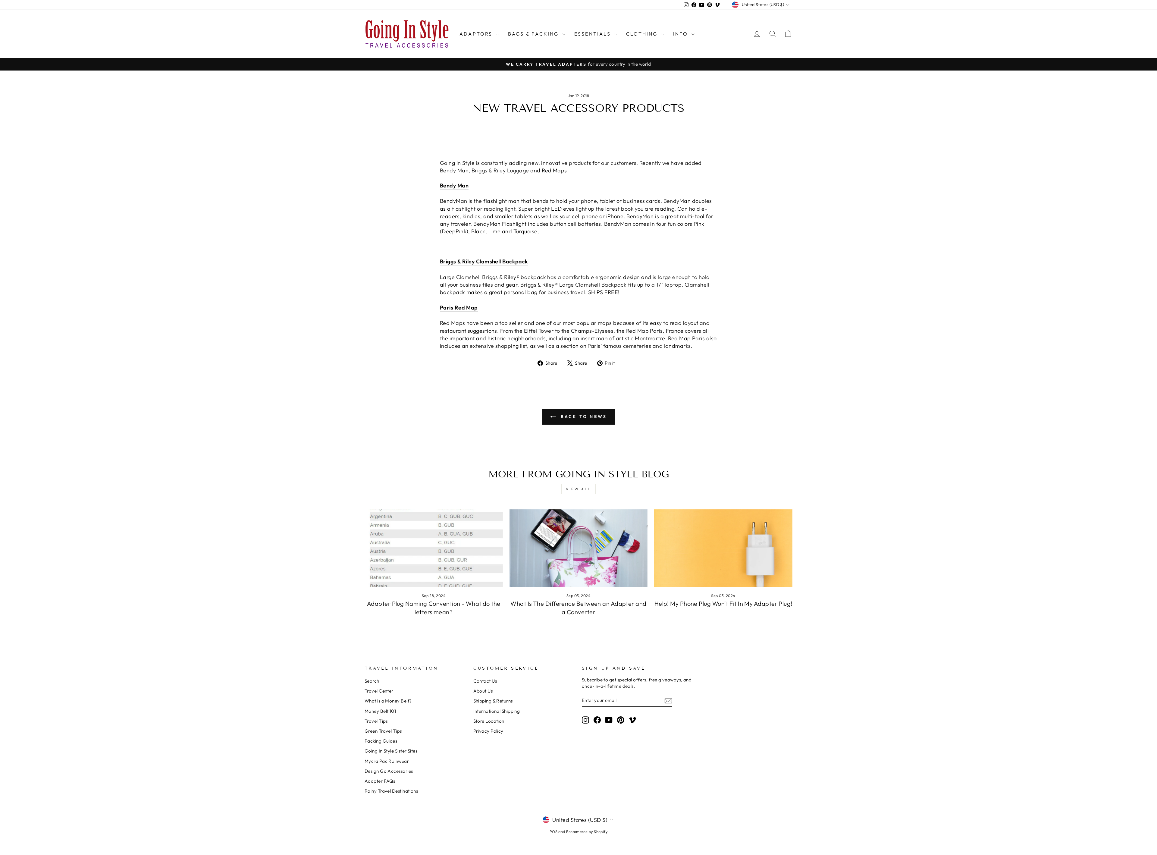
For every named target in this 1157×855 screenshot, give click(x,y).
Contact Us (485, 681)
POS (553, 831)
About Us (483, 691)
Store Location (488, 721)
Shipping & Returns (493, 701)
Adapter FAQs (380, 781)
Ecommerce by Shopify (586, 831)
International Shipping (496, 711)
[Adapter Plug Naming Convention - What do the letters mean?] (434, 548)
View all (578, 489)
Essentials (593, 34)
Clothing (643, 34)
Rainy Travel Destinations (391, 791)
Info (681, 34)
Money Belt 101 (380, 711)
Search (372, 681)
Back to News (583, 416)
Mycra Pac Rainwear (387, 761)
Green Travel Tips (383, 731)
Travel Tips (376, 721)
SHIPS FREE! (604, 292)
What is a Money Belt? (388, 701)
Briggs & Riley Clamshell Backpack (484, 261)
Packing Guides (381, 741)
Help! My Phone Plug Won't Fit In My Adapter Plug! (723, 603)
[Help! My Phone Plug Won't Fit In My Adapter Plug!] (723, 548)
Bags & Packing (534, 34)
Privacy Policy (488, 731)
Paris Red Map (459, 307)
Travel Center (379, 691)
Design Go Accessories (389, 771)
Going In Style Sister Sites (391, 751)
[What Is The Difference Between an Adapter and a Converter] (579, 548)
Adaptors (476, 34)
